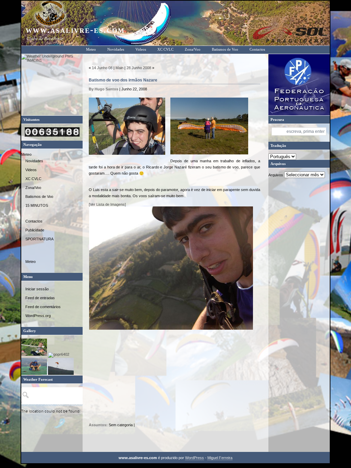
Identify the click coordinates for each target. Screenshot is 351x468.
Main (119, 68)
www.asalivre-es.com (75, 30)
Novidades (115, 49)
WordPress (194, 458)
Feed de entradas (40, 298)
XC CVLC (165, 49)
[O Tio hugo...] (34, 373)
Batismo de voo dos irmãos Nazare (123, 80)
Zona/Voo (193, 49)
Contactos (257, 49)
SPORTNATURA (39, 239)
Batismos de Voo (225, 49)
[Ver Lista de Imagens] (107, 204)
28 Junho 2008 (138, 68)
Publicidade (34, 230)
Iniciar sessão (37, 289)
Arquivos (275, 175)
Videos (140, 49)
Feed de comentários (43, 307)
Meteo (91, 49)
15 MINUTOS (36, 205)
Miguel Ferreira (219, 458)
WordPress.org (38, 316)
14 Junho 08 (102, 68)
